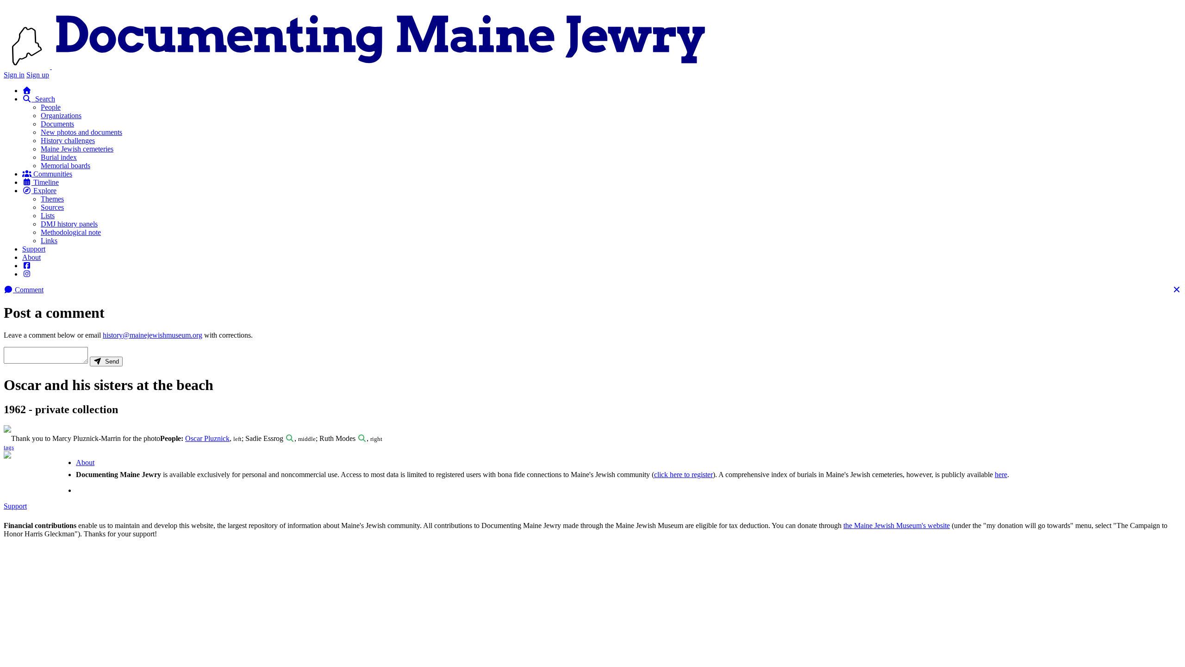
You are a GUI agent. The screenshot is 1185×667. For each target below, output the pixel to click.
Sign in (14, 75)
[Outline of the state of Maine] (28, 66)
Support (33, 249)
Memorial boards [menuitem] (65, 166)
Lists (48, 216)
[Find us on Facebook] (26, 266)
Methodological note (71, 232)
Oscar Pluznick (207, 438)
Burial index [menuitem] (59, 157)
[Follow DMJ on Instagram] (26, 274)
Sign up (37, 75)
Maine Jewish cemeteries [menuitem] (77, 149)
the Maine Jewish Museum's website (896, 525)
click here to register (683, 474)
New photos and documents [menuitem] (81, 132)
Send (110, 361)
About (31, 257)
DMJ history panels (69, 224)
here (1001, 474)
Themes (52, 199)
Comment (28, 290)
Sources (52, 207)
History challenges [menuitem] (68, 141)
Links (49, 241)
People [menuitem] (51, 107)
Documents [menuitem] (57, 124)
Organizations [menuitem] (61, 116)
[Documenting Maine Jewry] (381, 66)
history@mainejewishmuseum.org (152, 335)
